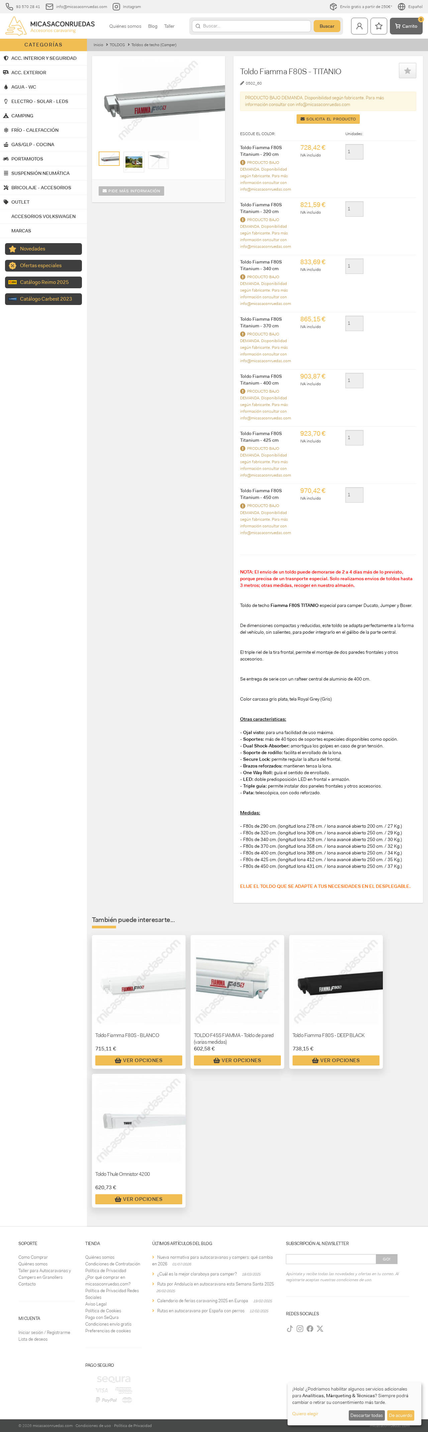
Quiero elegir (305, 1414)
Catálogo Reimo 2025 (44, 282)
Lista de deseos (32, 1339)
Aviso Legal (96, 1304)
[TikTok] (290, 1329)
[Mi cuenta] (359, 26)
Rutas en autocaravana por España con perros (200, 1311)
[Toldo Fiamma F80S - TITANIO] (109, 158)
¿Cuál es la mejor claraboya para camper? (197, 1274)
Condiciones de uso (93, 1425)
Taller (169, 26)
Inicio (98, 44)
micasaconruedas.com (53, 1425)
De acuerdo (400, 1415)
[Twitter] (320, 1329)
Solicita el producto (330, 119)
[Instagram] (300, 1329)
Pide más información (133, 191)
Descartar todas (366, 1415)
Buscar (327, 26)
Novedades (32, 248)
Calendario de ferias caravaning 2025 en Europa (202, 1301)
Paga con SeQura (102, 1317)
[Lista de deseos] (378, 26)
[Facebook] (310, 1329)
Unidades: (354, 133)
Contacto (27, 1284)
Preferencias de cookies (108, 1331)
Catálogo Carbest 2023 (46, 299)
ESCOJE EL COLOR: (258, 133)
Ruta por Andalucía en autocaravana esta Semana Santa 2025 (215, 1284)
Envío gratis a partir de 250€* (366, 6)
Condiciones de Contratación (112, 1264)
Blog (152, 26)
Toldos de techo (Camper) (153, 44)
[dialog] (354, 1403)
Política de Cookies (103, 1311)
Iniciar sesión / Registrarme (44, 1332)
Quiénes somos (125, 26)
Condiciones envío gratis (108, 1324)
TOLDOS (117, 44)
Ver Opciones (143, 1060)
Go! (387, 1259)
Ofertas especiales (41, 265)
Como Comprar (33, 1257)
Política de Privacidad (105, 1270)
